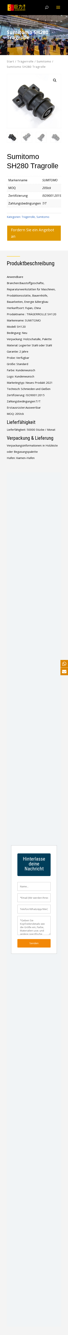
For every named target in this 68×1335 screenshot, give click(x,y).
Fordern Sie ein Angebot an (32, 233)
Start (10, 61)
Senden (34, 943)
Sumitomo (44, 61)
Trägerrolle (25, 61)
